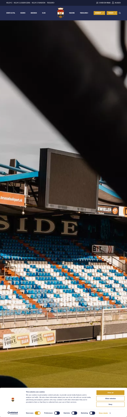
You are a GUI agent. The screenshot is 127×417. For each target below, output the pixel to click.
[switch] (57, 413)
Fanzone (72, 13)
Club (43, 13)
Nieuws (22, 13)
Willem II (9, 3)
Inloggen (118, 3)
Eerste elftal (10, 13)
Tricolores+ (84, 13)
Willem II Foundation (38, 3)
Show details (103, 413)
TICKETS (110, 13)
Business (34, 13)
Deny (110, 404)
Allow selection (110, 398)
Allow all (110, 392)
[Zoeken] (120, 13)
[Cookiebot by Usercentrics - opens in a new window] (13, 413)
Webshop (98, 13)
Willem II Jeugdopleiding (22, 3)
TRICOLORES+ (51, 3)
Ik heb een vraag (104, 3)
